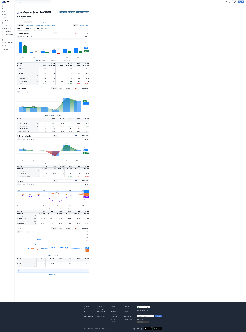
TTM (87, 25)
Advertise (113, 319)
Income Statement (29, 25)
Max (24, 36)
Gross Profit (45, 60)
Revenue (39, 60)
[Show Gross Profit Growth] (18, 73)
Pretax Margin (59, 208)
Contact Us (126, 311)
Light (141, 322)
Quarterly (82, 25)
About (125, 309)
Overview (20, 22)
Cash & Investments (56, 115)
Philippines (20, 13)
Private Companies (88, 316)
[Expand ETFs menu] (12, 17)
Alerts (79, 12)
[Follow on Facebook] (134, 329)
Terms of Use (127, 314)
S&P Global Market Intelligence (32, 270)
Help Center (113, 321)
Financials (27, 22)
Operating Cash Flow (49, 163)
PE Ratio (50, 255)
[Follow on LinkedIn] (141, 329)
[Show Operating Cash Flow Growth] (18, 171)
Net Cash (48, 115)
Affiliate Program (128, 319)
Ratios (53, 25)
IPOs (85, 311)
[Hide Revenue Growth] (18, 68)
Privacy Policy (127, 316)
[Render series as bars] (27, 36)
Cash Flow (47, 25)
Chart (54, 22)
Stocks (85, 309)
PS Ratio (56, 255)
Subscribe (158, 316)
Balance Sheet (39, 25)
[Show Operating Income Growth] (18, 76)
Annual (75, 25)
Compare (86, 12)
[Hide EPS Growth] (18, 81)
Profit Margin (67, 208)
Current (54, 88)
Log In (234, 2)
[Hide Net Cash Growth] (18, 123)
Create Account (114, 311)
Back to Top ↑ (53, 274)
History (42, 22)
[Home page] (6, 2)
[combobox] (33, 2)
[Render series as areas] (31, 36)
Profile (48, 22)
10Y (21, 36)
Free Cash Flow (59, 163)
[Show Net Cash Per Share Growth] (18, 128)
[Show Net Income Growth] (18, 78)
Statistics (35, 22)
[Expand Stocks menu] (12, 11)
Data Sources (114, 316)
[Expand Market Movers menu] (12, 37)
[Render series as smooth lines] (29, 36)
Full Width (84, 33)
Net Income (63, 60)
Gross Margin (40, 208)
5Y (18, 36)
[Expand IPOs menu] (12, 14)
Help (228, 2)
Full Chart (63, 12)
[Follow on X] (138, 329)
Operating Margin (49, 208)
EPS (69, 60)
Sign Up (241, 2)
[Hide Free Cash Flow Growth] (18, 173)
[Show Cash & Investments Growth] (18, 131)
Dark (146, 322)
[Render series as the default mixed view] (27, 92)
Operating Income (54, 60)
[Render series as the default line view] (27, 184)
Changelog (113, 314)
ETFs (85, 314)
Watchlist (72, 12)
